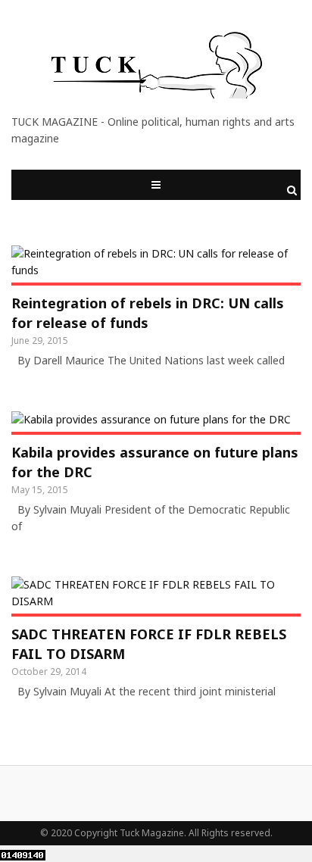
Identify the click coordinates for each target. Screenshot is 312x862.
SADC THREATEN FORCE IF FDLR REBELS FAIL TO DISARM (148, 644)
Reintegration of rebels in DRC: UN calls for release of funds (147, 313)
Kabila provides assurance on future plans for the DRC (154, 462)
